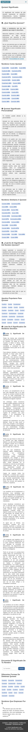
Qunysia (6, 222)
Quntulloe (10, 319)
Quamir (5, 74)
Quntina (21, 307)
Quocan (21, 692)
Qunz (5, 225)
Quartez (16, 80)
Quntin (16, 307)
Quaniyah (6, 77)
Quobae (4, 686)
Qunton (22, 310)
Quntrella (4, 316)
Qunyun (15, 222)
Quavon (17, 83)
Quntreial (20, 313)
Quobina (4, 692)
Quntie (10, 304)
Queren (5, 101)
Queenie (6, 92)
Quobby (16, 686)
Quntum (17, 319)
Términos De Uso (17, 724)
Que (14, 86)
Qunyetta (6, 213)
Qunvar (9, 322)
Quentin (6, 95)
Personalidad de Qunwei (16, 58)
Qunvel (15, 322)
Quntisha (10, 310)
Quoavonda (11, 683)
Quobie (9, 689)
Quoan (14, 237)
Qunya (13, 207)
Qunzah (6, 228)
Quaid (22, 68)
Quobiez (15, 689)
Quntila (10, 307)
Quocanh (4, 695)
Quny (5, 207)
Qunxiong (15, 204)
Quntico (4, 304)
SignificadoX (5, 2)
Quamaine (16, 71)
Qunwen (6, 204)
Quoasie (4, 683)
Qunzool (6, 234)
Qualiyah (6, 71)
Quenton (15, 95)
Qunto (17, 310)
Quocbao (11, 695)
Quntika (4, 307)
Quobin (21, 689)
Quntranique (12, 313)
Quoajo (5, 237)
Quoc (15, 692)
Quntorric (4, 313)
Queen (5, 89)
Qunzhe (15, 228)
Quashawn (6, 83)
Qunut (22, 319)
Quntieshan (16, 304)
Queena (14, 89)
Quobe (23, 686)
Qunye (14, 210)
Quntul (4, 319)
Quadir (14, 68)
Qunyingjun (16, 216)
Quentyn (6, 98)
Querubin (15, 101)
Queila (14, 92)
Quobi (3, 689)
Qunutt (4, 322)
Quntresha (12, 316)
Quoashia (11, 680)
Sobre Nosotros (13, 722)
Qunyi (15, 213)
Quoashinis (18, 680)
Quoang (4, 680)
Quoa (22, 234)
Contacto (5, 722)
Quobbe (10, 686)
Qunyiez (6, 216)
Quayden (6, 86)
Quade (5, 68)
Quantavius (17, 77)
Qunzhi (5, 231)
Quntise (4, 310)
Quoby (10, 692)
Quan (14, 74)
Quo (14, 234)
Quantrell (6, 80)
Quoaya (19, 683)
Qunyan (6, 210)
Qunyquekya (15, 219)
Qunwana (22, 322)
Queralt (15, 98)
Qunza (13, 225)
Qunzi (14, 231)
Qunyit (5, 219)
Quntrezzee (20, 316)
